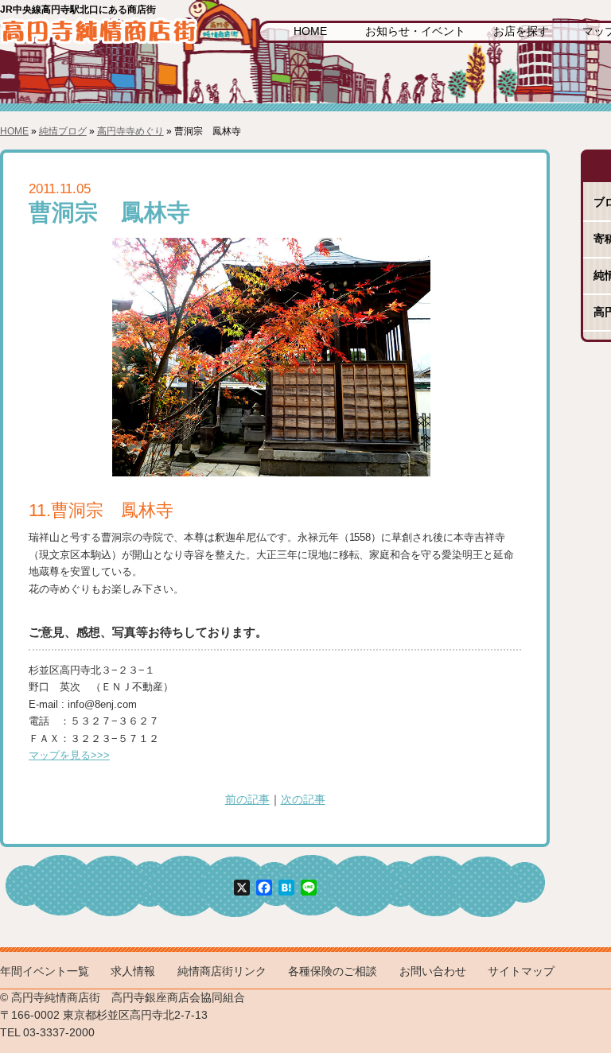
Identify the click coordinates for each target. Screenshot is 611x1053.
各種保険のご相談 (332, 971)
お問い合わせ (432, 971)
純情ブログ (63, 131)
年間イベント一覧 (44, 971)
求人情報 (133, 971)
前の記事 (247, 800)
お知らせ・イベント (415, 31)
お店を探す (521, 31)
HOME (310, 31)
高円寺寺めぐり (130, 131)
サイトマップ (521, 971)
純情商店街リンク (222, 971)
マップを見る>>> (69, 755)
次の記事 (303, 800)
